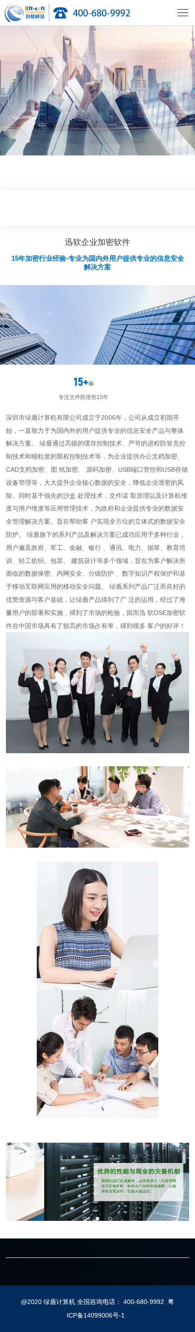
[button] (85, 1218)
